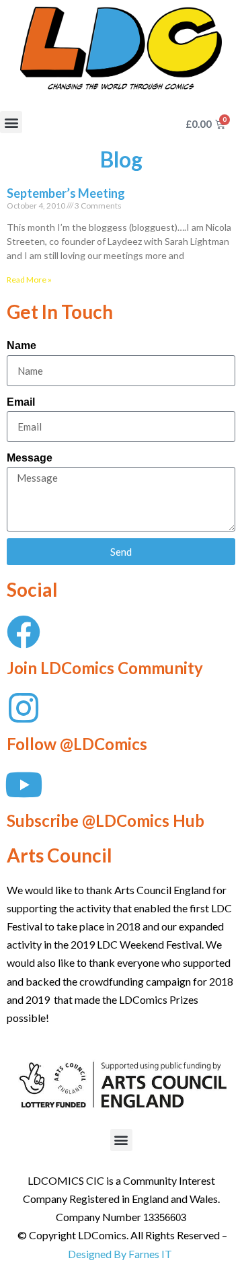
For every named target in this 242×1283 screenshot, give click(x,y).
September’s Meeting (66, 193)
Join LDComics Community (105, 667)
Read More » (29, 279)
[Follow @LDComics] (23, 708)
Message (29, 458)
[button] (11, 122)
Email (21, 402)
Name (21, 345)
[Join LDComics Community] (23, 632)
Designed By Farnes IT (120, 1253)
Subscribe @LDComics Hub (105, 820)
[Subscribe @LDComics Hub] (23, 784)
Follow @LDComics (77, 744)
